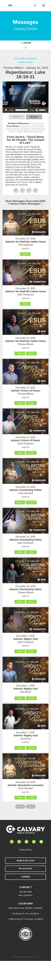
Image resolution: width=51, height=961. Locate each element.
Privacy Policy (25, 849)
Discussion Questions (25, 58)
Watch (18, 117)
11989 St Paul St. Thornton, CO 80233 (25, 919)
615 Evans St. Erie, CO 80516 (25, 913)
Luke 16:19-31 (36, 123)
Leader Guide (25, 62)
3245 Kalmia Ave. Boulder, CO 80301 (25, 908)
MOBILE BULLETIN (25, 860)
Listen (35, 117)
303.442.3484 (25, 891)
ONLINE (27, 42)
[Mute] (36, 110)
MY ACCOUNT (25, 868)
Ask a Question (25, 895)
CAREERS (25, 877)
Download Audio (35, 131)
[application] (25, 110)
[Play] (6, 110)
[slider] (21, 110)
